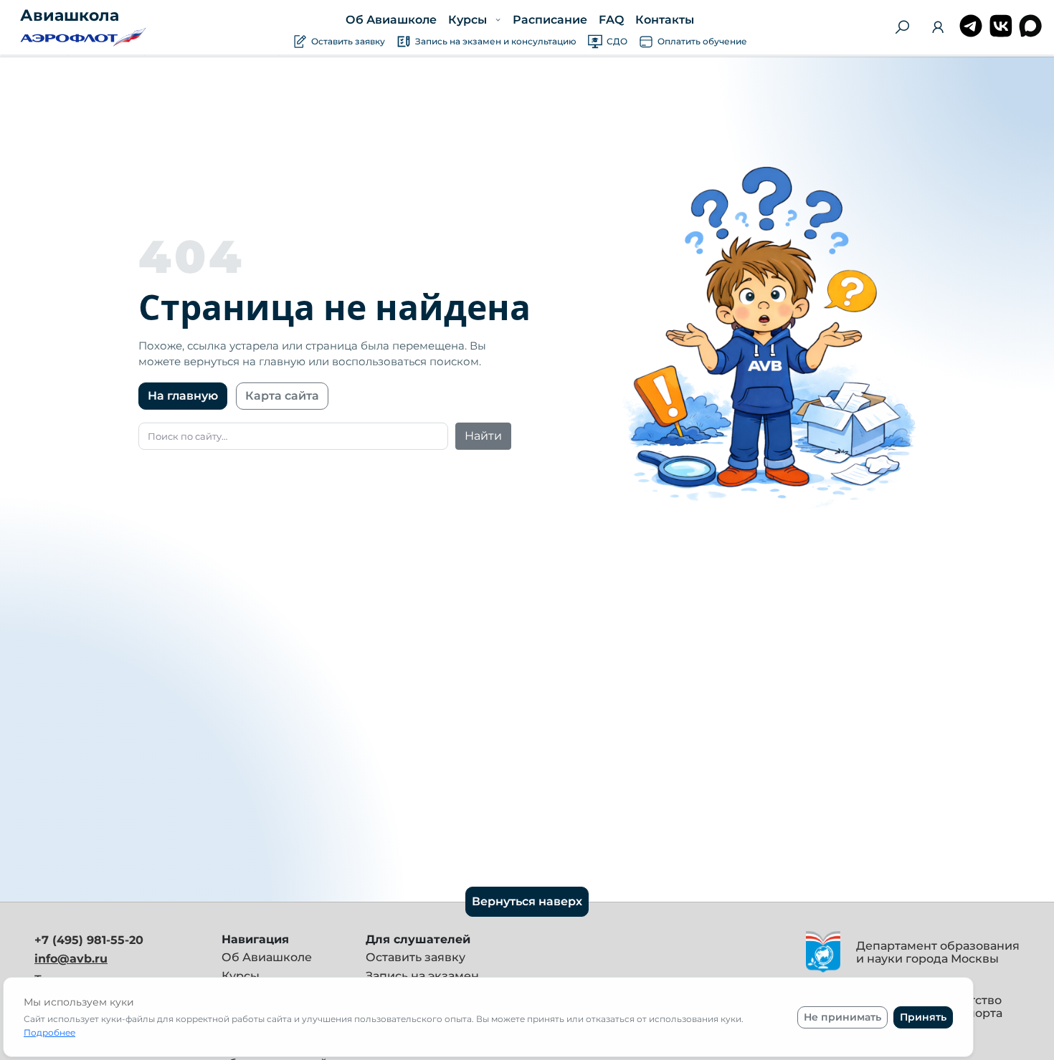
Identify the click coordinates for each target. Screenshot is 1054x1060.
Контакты (664, 19)
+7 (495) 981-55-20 (88, 940)
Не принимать (842, 1017)
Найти (483, 436)
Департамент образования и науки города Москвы (938, 952)
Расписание (549, 19)
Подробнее (49, 1032)
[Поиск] (902, 27)
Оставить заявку (415, 957)
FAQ (610, 19)
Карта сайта (282, 396)
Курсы (241, 976)
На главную (183, 396)
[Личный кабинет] (937, 30)
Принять (923, 1017)
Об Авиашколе (391, 19)
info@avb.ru (71, 958)
